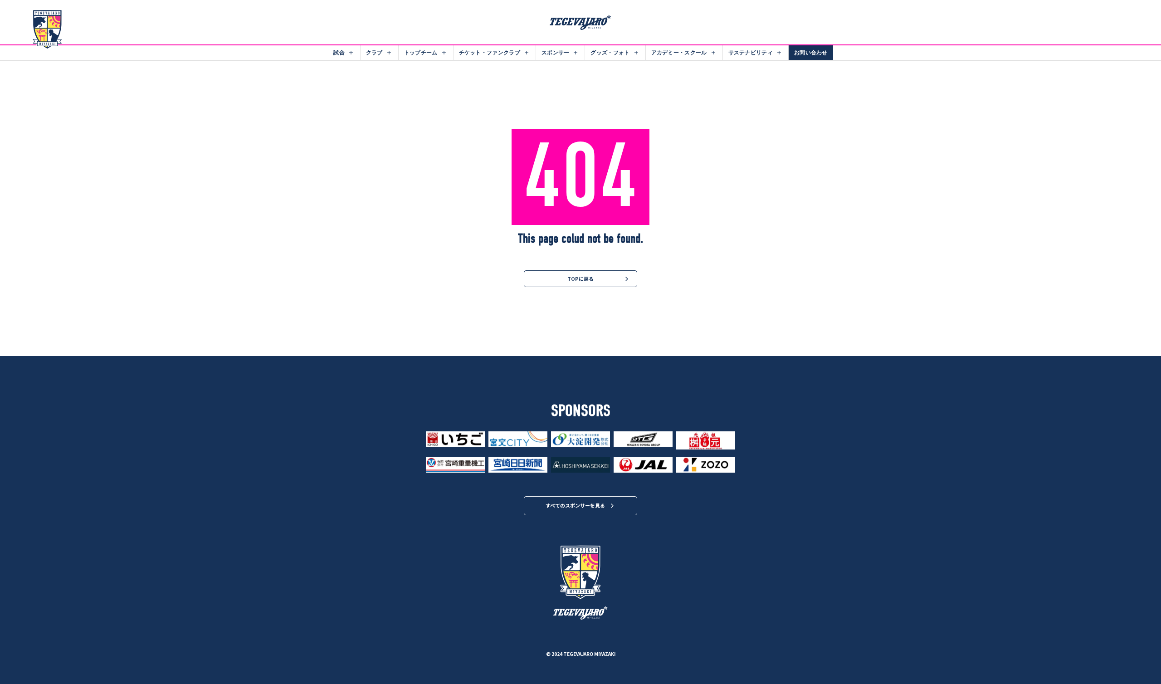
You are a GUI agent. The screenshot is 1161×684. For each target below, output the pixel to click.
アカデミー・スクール (679, 52)
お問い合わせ (811, 52)
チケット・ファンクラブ (489, 52)
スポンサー (555, 52)
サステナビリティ (750, 52)
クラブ (374, 52)
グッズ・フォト (609, 52)
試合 (339, 52)
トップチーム (421, 52)
